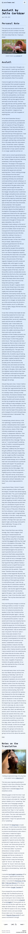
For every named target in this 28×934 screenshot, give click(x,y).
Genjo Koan (15, 825)
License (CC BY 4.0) (21, 932)
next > (22, 924)
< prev (6, 924)
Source (24, 930)
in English (9, 902)
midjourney (19, 778)
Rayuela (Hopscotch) (13, 915)
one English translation (16, 874)
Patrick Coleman (6, 932)
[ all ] (12, 924)
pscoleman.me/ (9, 2)
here (17, 789)
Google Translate (16, 887)
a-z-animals (17, 56)
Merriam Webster (11, 883)
